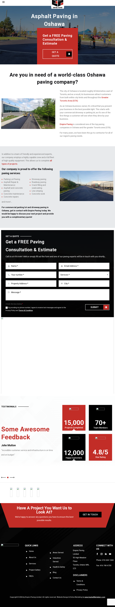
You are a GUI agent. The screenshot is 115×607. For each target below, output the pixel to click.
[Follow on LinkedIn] (106, 554)
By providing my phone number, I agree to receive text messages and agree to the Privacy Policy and (36, 309)
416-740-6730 (105, 565)
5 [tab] (62, 390)
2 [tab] (53, 390)
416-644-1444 (20, 256)
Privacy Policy (82, 590)
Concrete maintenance (14, 194)
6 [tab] (65, 390)
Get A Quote (55, 54)
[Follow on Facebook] (97, 554)
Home (31, 551)
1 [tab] (49, 390)
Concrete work (38, 194)
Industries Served (57, 560)
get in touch (90, 514)
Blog (54, 572)
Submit (95, 307)
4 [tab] (59, 390)
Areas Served (58, 553)
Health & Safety (59, 567)
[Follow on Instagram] (102, 554)
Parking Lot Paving (12, 179)
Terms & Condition (26, 310)
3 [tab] (56, 390)
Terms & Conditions (80, 583)
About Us (32, 557)
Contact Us (57, 578)
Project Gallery (34, 570)
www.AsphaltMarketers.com (95, 597)
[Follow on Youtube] (110, 554)
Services (32, 564)
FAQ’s (31, 576)
